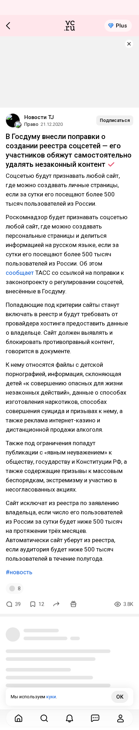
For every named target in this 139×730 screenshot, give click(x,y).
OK (119, 697)
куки (51, 696)
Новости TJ (39, 117)
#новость (19, 572)
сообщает (20, 272)
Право (31, 124)
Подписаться (115, 120)
